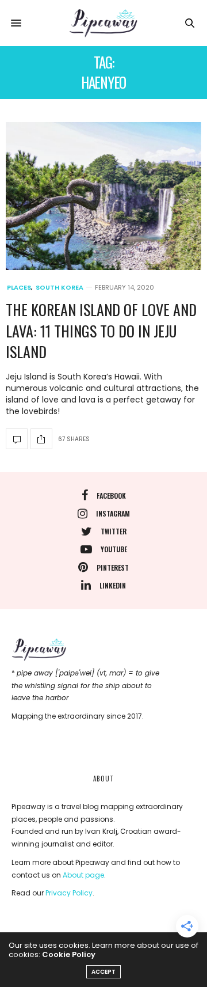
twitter (113, 531)
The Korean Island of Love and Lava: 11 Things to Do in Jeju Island (101, 330)
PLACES (19, 287)
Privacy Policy (69, 893)
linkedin (112, 585)
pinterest (113, 567)
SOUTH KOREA (59, 287)
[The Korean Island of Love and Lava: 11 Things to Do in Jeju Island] (103, 196)
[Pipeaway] (103, 23)
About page (83, 875)
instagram (113, 513)
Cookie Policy (68, 954)
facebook (111, 495)
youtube (114, 549)
